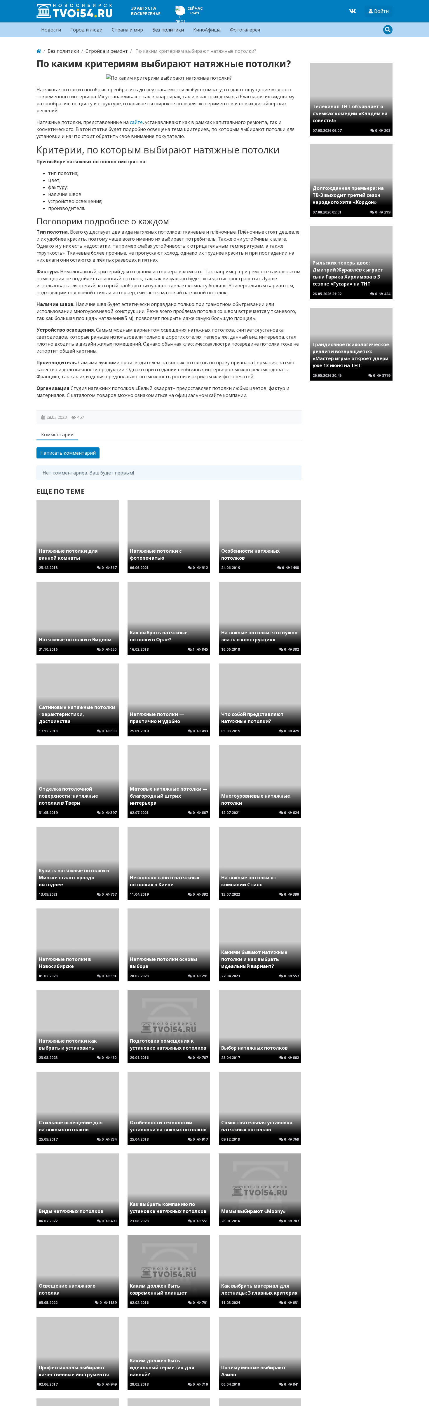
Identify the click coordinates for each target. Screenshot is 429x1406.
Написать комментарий (68, 453)
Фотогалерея (245, 30)
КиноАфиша (207, 30)
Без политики (168, 30)
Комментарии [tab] (57, 434)
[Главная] (38, 51)
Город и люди (86, 30)
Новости (51, 30)
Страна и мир (127, 30)
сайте (136, 122)
